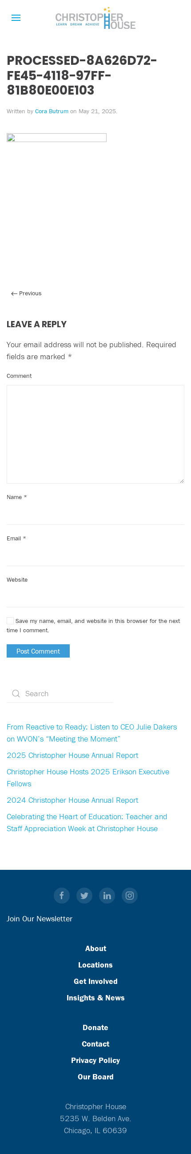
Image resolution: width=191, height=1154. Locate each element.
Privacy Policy (95, 1060)
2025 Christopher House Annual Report (72, 755)
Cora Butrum (51, 111)
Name (17, 497)
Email (16, 538)
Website (17, 579)
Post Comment (38, 650)
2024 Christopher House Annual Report (72, 800)
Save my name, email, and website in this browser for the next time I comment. (93, 625)
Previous (29, 293)
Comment (19, 376)
